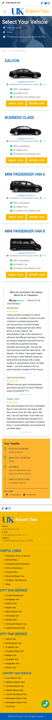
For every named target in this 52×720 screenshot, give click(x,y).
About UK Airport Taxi (15, 576)
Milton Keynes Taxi (14, 612)
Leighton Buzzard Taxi (15, 628)
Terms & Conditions (14, 568)
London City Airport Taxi (16, 694)
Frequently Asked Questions (18, 564)
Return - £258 (37, 160)
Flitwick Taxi (11, 667)
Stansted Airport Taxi (15, 686)
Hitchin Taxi (11, 608)
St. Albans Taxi (12, 647)
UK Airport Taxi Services (16, 580)
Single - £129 (16, 160)
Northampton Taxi (13, 643)
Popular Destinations (14, 595)
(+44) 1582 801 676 (13, 3)
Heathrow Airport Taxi (15, 682)
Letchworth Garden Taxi (16, 624)
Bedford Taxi (11, 603)
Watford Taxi (11, 620)
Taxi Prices (10, 706)
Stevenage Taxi (12, 616)
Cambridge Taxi (12, 599)
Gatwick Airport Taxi (14, 690)
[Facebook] (42, 3)
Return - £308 (37, 274)
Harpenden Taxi (12, 663)
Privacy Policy (12, 572)
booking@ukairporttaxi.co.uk (14, 535)
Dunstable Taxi (12, 659)
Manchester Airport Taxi (16, 698)
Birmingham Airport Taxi (16, 702)
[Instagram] (48, 3)
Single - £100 (16, 103)
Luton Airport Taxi (13, 678)
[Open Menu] (5, 12)
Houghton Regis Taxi (14, 651)
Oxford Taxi (11, 639)
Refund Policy (12, 560)
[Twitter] (45, 3)
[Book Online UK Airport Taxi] (30, 11)
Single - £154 (16, 274)
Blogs (8, 584)
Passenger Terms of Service (18, 556)
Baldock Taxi (11, 655)
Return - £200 (37, 103)
